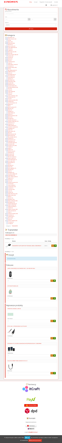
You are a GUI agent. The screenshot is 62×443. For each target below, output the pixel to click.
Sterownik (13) (10, 169)
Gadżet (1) (10, 63)
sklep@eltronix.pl (32, 432)
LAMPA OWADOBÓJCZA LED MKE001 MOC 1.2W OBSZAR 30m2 (21, 268)
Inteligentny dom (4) (11, 71)
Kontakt (56, 2)
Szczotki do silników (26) (12, 173)
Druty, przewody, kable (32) (13, 54)
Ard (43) (9, 40)
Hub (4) (9, 68)
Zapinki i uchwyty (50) (12, 205)
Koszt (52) (10, 88)
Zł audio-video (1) (11, 216)
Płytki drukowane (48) (12, 134)
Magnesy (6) (10, 104)
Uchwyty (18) (10, 192)
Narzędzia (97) (10, 118)
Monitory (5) (10, 114)
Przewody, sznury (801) (12, 145)
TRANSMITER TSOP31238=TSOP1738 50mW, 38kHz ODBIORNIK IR (26, 245)
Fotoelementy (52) (11, 61)
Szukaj (31, 28)
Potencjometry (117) (11, 139)
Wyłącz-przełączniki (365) (13, 200)
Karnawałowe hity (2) (12, 74)
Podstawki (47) (10, 138)
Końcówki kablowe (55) (12, 85)
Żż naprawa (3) (11, 222)
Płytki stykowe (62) (11, 135)
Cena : (6, 16)
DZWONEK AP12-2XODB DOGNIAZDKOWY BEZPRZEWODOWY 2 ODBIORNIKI (24, 343)
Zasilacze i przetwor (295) (13, 209)
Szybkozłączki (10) (11, 175)
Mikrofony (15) (10, 108)
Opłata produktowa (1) (12, 125)
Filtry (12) (9, 60)
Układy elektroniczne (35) (12, 193)
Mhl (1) (9, 105)
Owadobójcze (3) (11, 128)
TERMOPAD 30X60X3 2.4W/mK (14, 308)
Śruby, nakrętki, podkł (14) (13, 176)
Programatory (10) (11, 141)
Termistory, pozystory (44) (13, 182)
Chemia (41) (10, 48)
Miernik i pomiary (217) (12, 107)
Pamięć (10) (10, 129)
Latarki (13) (10, 92)
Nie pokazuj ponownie (35, 440)
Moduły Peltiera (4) (11, 112)
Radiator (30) (10, 149)
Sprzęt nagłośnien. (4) (12, 168)
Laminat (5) (10, 90)
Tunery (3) (10, 190)
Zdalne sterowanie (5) (12, 210)
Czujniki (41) (10, 50)
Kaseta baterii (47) (11, 77)
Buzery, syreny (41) (11, 46)
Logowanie (54, 5)
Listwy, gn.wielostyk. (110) (13, 95)
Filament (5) (10, 58)
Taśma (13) (10, 180)
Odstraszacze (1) (11, 122)
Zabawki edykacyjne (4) (12, 203)
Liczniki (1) (10, 94)
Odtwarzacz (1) (11, 124)
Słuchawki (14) (10, 165)
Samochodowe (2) (11, 162)
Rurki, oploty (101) (11, 161)
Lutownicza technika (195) (13, 100)
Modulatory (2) (10, 111)
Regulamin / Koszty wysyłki (46, 2)
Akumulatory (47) (11, 37)
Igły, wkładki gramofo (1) (12, 70)
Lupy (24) (9, 98)
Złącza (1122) (10, 217)
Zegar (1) (9, 212)
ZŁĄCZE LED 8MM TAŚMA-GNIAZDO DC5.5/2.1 (17, 360)
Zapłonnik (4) (10, 207)
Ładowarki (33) (10, 101)
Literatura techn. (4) (11, 97)
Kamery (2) (10, 73)
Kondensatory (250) (11, 81)
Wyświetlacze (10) (11, 202)
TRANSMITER (15, 226)
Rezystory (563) (11, 155)
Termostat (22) (10, 183)
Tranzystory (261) (11, 189)
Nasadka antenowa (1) (12, 119)
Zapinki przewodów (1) (12, 206)
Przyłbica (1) (10, 146)
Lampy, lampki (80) (11, 91)
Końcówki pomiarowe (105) (13, 87)
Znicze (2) (10, 219)
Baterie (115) (10, 41)
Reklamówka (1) (11, 152)
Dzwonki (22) (10, 57)
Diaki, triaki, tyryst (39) (12, 51)
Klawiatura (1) (10, 78)
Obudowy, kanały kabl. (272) (13, 121)
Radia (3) (9, 148)
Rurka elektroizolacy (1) (12, 159)
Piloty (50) (10, 132)
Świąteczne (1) (10, 178)
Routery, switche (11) (12, 158)
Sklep (30, 2)
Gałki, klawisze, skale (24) (13, 64)
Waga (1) (9, 196)
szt (52, 245)
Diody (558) (10, 53)
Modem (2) (10, 109)
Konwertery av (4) (11, 84)
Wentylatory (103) (11, 199)
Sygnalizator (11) (11, 172)
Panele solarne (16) (11, 131)
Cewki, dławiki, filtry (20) (12, 47)
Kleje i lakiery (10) (11, 80)
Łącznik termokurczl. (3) (12, 102)
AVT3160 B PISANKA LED (12, 286)
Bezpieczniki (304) (11, 43)
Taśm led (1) (10, 179)
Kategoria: (7, 22)
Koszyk (35, 2)
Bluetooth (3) (10, 44)
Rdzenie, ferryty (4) (11, 151)
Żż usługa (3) (10, 223)
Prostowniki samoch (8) (12, 142)
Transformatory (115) (12, 186)
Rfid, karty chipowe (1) (12, 156)
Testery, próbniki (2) (11, 185)
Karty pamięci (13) (11, 75)
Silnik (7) (9, 163)
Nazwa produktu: (8, 11)
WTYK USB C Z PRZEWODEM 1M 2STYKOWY (17, 326)
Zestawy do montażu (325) (13, 213)
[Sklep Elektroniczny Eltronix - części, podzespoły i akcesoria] (11, 2)
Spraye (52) (10, 166)
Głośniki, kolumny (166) (12, 67)
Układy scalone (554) (12, 195)
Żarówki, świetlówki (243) (12, 220)
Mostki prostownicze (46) (12, 115)
